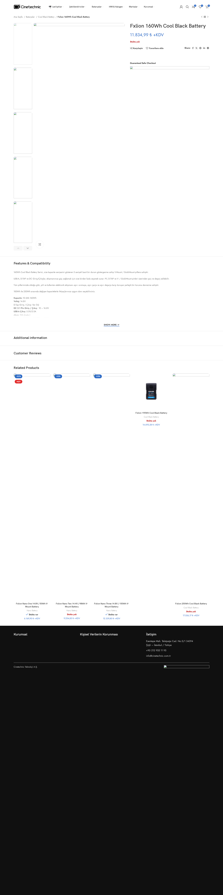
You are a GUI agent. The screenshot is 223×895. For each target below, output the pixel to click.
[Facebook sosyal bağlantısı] (192, 48)
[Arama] (187, 7)
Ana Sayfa (18, 16)
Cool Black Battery (46, 16)
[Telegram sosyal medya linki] (208, 48)
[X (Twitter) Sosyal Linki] (196, 48)
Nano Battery (32, 610)
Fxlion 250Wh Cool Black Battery (191, 603)
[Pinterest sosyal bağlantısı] (200, 48)
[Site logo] (27, 6)
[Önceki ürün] (201, 16)
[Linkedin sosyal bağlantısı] (204, 48)
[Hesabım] (181, 7)
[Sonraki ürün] (207, 16)
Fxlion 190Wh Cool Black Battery (151, 413)
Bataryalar (30, 16)
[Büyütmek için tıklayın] (40, 244)
